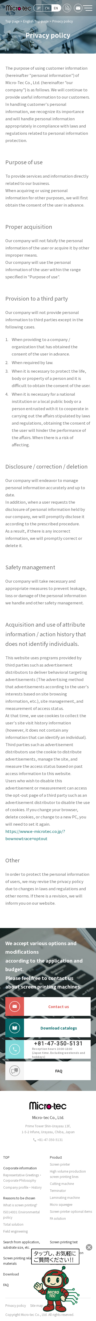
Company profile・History (22, 1187)
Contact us (58, 1006)
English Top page (36, 21)
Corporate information (20, 1168)
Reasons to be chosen (19, 1198)
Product (56, 1157)
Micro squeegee (61, 1204)
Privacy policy (15, 1305)
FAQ (58, 1070)
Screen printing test (64, 1242)
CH (47, 8)
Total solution (13, 1224)
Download (11, 1274)
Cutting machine (62, 1183)
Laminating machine (65, 1197)
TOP (6, 1157)
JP (39, 8)
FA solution (58, 1218)
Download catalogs (59, 1028)
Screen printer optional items (71, 1211)
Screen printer (60, 1164)
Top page (12, 21)
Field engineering (15, 1231)
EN (56, 8)
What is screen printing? (20, 1205)
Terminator (58, 1190)
